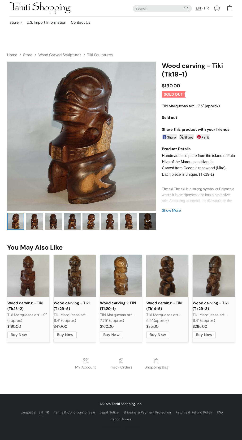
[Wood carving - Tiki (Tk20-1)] (121, 276)
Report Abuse (121, 419)
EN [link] (41, 412)
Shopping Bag (157, 367)
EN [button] (198, 8)
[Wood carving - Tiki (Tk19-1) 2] (53, 221)
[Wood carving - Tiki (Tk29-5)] (75, 276)
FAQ (220, 412)
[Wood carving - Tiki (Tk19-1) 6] (128, 221)
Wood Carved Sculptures (59, 54)
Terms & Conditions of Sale (74, 412)
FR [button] (206, 8)
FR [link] (47, 412)
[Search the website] (186, 8)
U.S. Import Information (46, 22)
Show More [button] (171, 210)
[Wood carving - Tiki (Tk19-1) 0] (15, 221)
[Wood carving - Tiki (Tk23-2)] (28, 276)
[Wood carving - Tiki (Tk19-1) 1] (34, 221)
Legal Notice (109, 412)
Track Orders (121, 367)
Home (12, 54)
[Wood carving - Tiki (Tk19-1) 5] (109, 221)
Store (14, 22)
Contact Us (80, 22)
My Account (85, 367)
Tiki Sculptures (100, 54)
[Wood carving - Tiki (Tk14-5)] (167, 276)
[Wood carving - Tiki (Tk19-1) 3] (72, 221)
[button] (39, 8)
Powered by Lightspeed (121, 427)
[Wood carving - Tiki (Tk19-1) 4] (90, 221)
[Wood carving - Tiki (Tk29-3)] (214, 276)
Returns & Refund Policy (194, 412)
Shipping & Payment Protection (147, 412)
